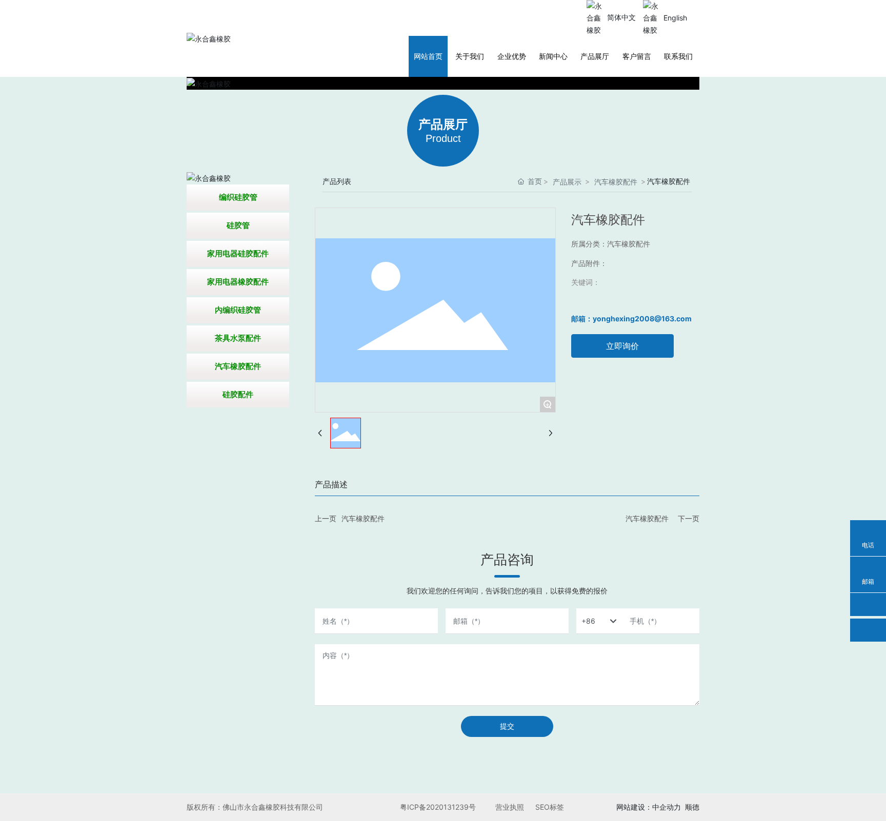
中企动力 (666, 807)
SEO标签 (549, 807)
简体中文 (621, 17)
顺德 (692, 807)
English (675, 17)
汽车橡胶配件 (615, 181)
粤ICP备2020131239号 (438, 807)
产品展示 (567, 181)
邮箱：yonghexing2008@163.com (631, 318)
